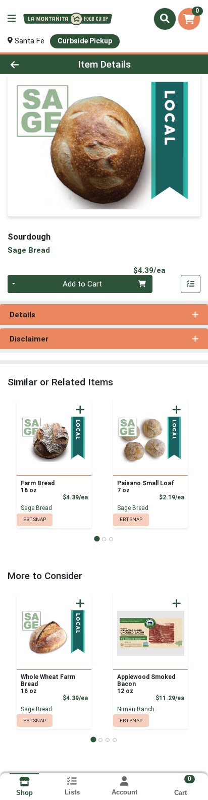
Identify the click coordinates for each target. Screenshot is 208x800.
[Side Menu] (12, 19)
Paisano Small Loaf (145, 487)
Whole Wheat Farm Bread (48, 684)
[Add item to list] (191, 284)
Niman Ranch (135, 709)
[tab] (96, 539)
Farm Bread (38, 487)
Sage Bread (36, 507)
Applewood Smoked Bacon (146, 684)
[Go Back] (32, 64)
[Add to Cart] (80, 409)
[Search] (165, 19)
